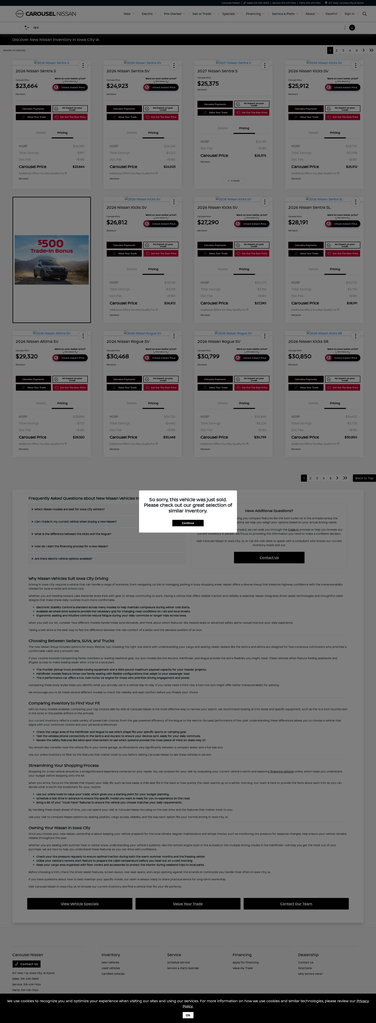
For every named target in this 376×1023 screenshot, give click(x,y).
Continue (188, 523)
